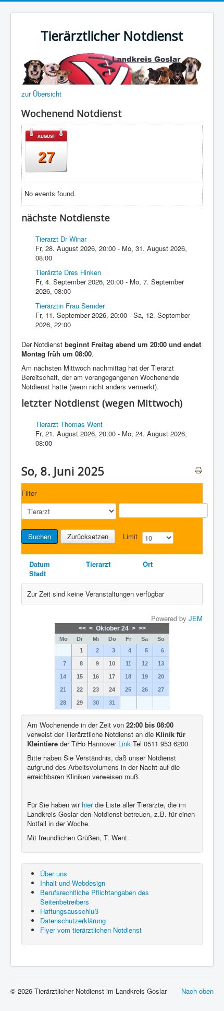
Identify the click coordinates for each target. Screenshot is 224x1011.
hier (87, 805)
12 (145, 663)
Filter (28, 493)
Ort (148, 564)
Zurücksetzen (87, 536)
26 (145, 689)
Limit (130, 536)
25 (128, 689)
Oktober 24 (112, 628)
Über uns (53, 873)
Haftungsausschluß (69, 911)
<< (82, 628)
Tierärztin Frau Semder (70, 306)
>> (142, 628)
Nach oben (197, 991)
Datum (39, 564)
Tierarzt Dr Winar (60, 239)
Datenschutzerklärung (73, 920)
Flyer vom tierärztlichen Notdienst (91, 930)
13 (161, 663)
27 (161, 689)
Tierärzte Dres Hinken (68, 272)
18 (128, 676)
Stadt (37, 573)
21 (63, 689)
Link (124, 743)
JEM (196, 618)
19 (145, 676)
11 (128, 663)
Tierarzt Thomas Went (69, 424)
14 (63, 676)
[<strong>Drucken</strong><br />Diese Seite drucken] (198, 469)
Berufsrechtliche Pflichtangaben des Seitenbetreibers (94, 897)
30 (96, 702)
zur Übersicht (41, 94)
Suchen (39, 536)
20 (161, 676)
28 (63, 702)
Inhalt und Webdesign (72, 883)
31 (112, 702)
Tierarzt (98, 564)
